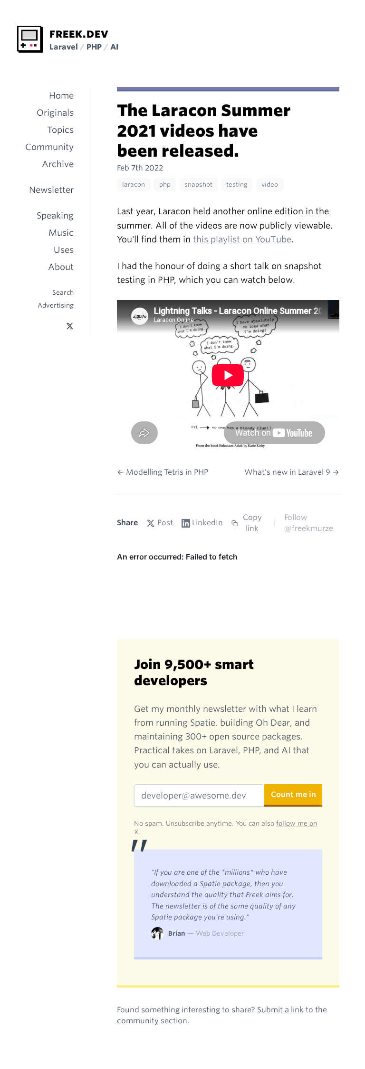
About (61, 267)
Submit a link (280, 1009)
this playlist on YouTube (242, 239)
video (269, 184)
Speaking (55, 215)
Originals (55, 113)
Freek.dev (79, 34)
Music (61, 233)
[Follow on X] (70, 326)
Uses (64, 250)
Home (61, 95)
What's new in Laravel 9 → (291, 472)
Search (63, 292)
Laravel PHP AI (83, 46)
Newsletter (51, 190)
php (165, 184)
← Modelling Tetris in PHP (162, 472)
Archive (58, 164)
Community (49, 147)
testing (237, 184)
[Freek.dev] (30, 39)
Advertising (56, 305)
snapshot (198, 184)
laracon (133, 184)
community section (152, 1020)
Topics (60, 130)
